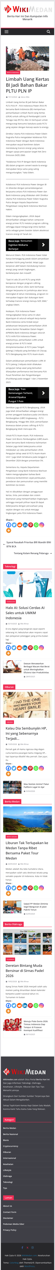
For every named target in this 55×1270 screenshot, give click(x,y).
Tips (5, 1188)
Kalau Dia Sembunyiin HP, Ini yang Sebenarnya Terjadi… (26, 733)
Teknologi (11, 602)
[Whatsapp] (36, 524)
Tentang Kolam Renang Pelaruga (31, 553)
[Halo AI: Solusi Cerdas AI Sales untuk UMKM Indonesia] (27, 584)
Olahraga (10, 959)
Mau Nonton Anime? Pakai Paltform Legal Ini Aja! (36, 785)
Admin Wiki (25, 97)
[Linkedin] (25, 524)
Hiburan (10, 722)
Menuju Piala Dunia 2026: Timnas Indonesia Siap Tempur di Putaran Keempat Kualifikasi (36, 1026)
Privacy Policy (9, 1230)
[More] (8, 530)
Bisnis (6, 1140)
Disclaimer (8, 1218)
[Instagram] (41, 524)
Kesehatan (8, 1164)
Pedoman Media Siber (13, 1224)
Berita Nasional (13, 72)
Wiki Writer (24, 623)
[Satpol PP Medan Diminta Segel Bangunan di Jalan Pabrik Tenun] (12, 909)
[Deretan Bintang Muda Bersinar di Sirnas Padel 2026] (27, 942)
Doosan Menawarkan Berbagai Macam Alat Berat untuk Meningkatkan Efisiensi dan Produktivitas (37, 668)
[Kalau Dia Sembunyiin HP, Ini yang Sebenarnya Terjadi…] (27, 705)
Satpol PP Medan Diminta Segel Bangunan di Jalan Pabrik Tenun (36, 906)
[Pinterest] (30, 524)
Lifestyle (7, 1170)
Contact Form (9, 1212)
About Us (7, 1206)
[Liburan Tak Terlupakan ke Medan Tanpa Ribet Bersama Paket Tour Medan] (27, 819)
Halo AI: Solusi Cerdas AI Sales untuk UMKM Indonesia (25, 612)
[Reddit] (19, 524)
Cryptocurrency (10, 1146)
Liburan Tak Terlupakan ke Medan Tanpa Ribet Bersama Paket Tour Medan (27, 850)
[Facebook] (8, 524)
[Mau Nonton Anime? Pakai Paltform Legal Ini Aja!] (12, 787)
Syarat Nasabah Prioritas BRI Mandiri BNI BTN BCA (28, 544)
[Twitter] (14, 524)
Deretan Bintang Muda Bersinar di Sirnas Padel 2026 (25, 970)
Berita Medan (12, 837)
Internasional (9, 1158)
